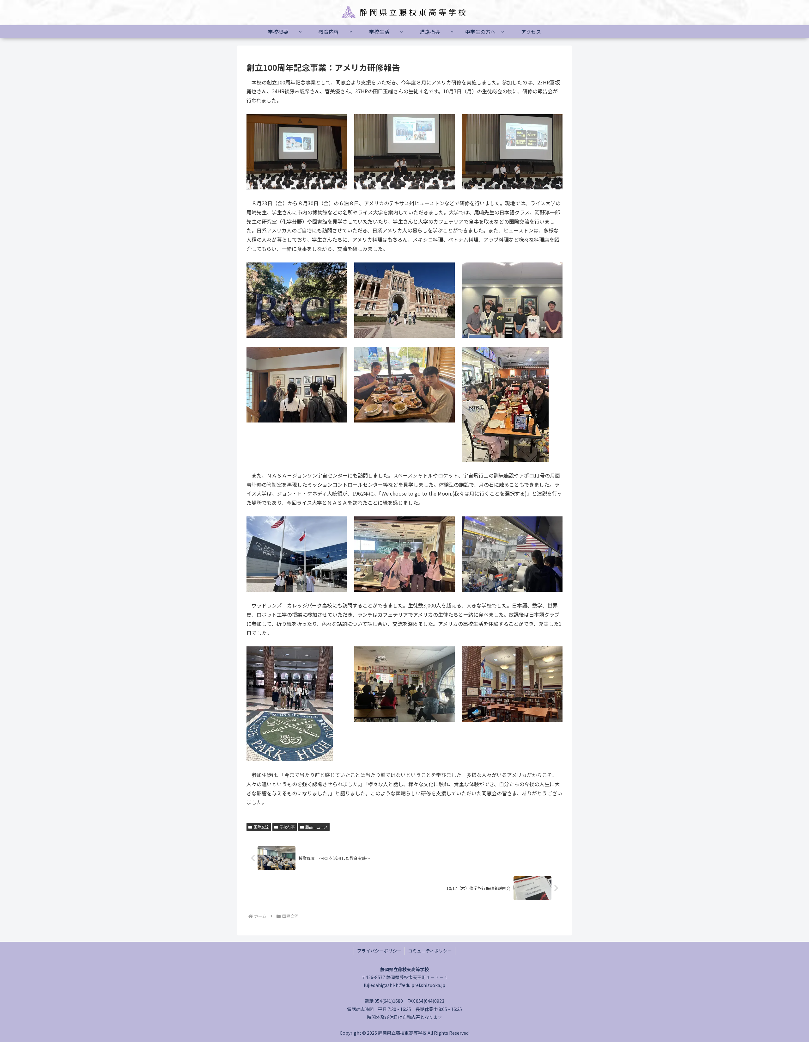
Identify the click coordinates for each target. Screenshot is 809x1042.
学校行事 (287, 826)
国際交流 (261, 826)
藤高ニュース (316, 826)
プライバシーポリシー (379, 950)
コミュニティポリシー (430, 950)
